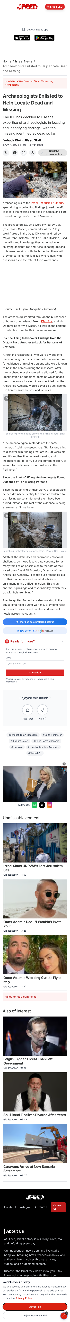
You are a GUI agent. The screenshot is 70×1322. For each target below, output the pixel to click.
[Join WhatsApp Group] (34, 805)
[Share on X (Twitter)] (6, 152)
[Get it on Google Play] (44, 37)
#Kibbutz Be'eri (19, 740)
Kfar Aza (46, 321)
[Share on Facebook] (15, 152)
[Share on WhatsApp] (23, 152)
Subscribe (35, 672)
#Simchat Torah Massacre (23, 734)
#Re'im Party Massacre (46, 740)
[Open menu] (7, 7)
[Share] (32, 152)
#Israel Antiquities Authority (43, 747)
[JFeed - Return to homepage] (35, 1197)
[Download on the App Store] (22, 38)
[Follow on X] (42, 805)
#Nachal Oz (35, 753)
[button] (35, 416)
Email (8, 657)
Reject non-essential (35, 1315)
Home (7, 61)
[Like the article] (27, 709)
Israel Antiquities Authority (47, 203)
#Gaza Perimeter (52, 734)
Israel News (23, 61)
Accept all (35, 1306)
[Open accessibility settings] (63, 1315)
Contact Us (58, 1207)
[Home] (27, 7)
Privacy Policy (24, 1298)
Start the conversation (54, 152)
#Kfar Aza (17, 747)
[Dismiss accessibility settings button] (66, 1313)
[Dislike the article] (42, 709)
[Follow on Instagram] (49, 805)
